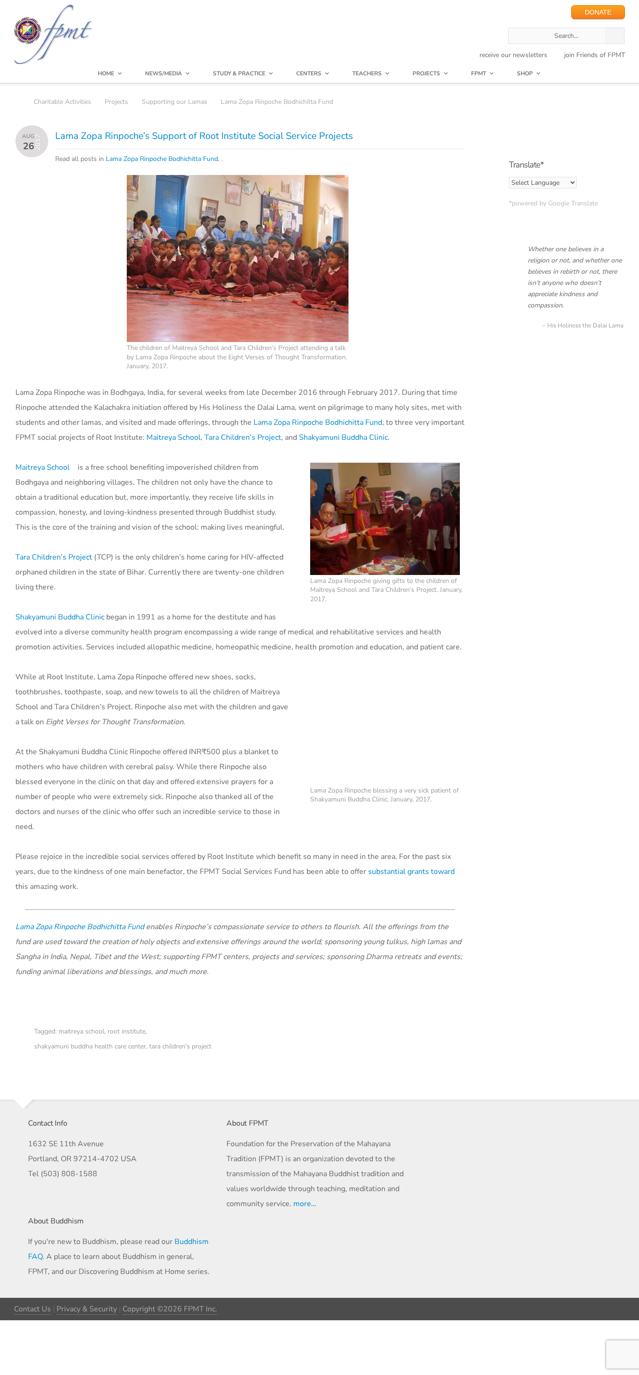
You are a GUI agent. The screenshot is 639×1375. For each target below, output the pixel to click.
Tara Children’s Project (242, 437)
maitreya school (81, 1031)
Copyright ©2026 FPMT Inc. (170, 1309)
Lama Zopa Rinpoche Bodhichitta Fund (277, 101)
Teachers (367, 73)
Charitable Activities (62, 101)
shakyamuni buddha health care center (90, 1046)
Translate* (526, 164)
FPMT (478, 73)
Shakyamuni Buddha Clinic (343, 437)
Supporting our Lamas (174, 101)
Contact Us (32, 1309)
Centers (308, 73)
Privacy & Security (87, 1309)
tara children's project (180, 1046)
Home (106, 73)
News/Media (163, 73)
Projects (426, 73)
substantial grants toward (411, 871)
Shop (525, 73)
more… (304, 1204)
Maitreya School (173, 437)
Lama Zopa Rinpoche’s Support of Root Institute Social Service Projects (204, 136)
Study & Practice (239, 73)
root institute (126, 1031)
